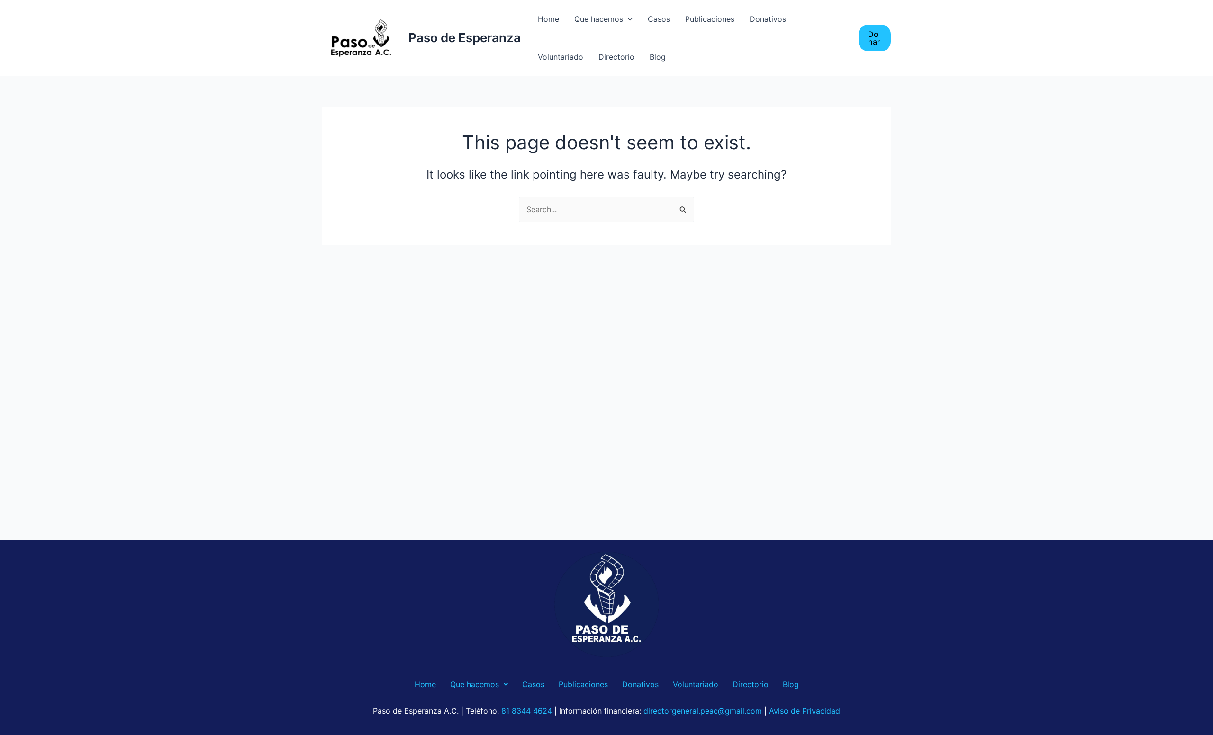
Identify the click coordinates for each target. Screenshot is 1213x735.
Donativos (768, 19)
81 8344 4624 (526, 711)
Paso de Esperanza (464, 37)
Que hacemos (598, 19)
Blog (658, 57)
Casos (659, 19)
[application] (628, 19)
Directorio (616, 57)
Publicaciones (709, 19)
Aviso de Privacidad (804, 711)
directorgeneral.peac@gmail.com (702, 711)
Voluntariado (560, 57)
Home (548, 19)
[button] (875, 38)
